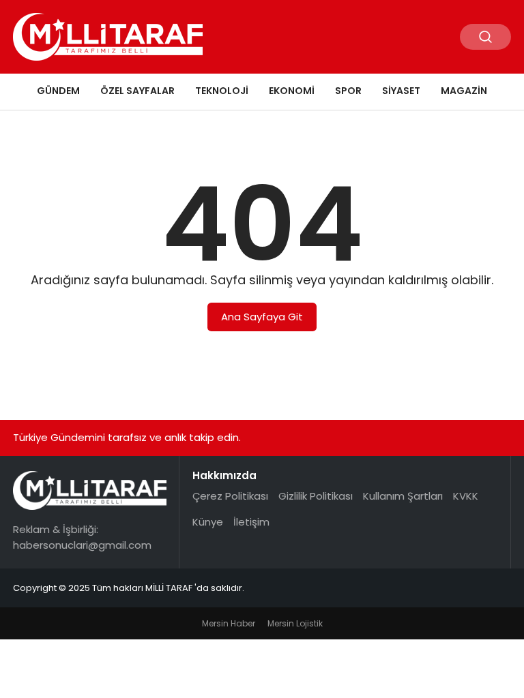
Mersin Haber (228, 623)
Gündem (58, 90)
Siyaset (401, 90)
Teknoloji (221, 90)
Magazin (464, 90)
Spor (348, 90)
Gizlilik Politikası (315, 496)
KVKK (465, 496)
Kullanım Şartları (403, 496)
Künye (207, 522)
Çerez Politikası (230, 496)
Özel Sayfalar (137, 90)
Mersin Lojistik (295, 623)
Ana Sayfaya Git (262, 316)
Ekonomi (292, 90)
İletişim (251, 522)
